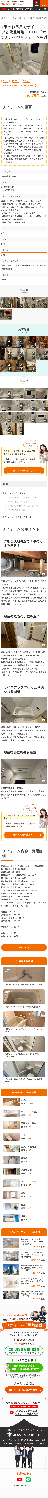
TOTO (16, 81)
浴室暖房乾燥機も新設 (17, 510)
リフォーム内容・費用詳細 (18, 517)
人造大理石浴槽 (11, 85)
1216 (7, 81)
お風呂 (29, 18)
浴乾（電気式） (29, 85)
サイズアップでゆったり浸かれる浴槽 (23, 506)
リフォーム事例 (17, 18)
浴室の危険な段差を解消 (18, 502)
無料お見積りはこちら (24, 470)
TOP (6, 18)
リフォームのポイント (16, 493)
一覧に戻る (24, 947)
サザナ (27, 81)
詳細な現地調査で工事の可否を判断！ (23, 498)
